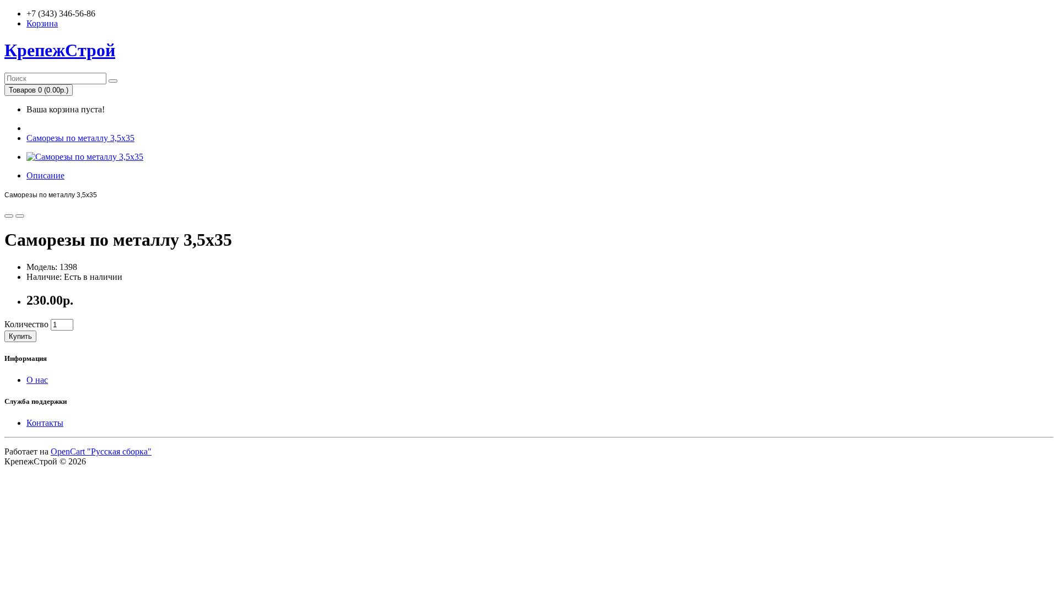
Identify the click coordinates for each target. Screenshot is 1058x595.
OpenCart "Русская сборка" (101, 451)
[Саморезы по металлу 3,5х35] (84, 156)
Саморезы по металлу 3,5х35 (80, 138)
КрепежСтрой (59, 50)
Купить (20, 336)
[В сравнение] (19, 216)
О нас (37, 380)
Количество (26, 324)
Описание (45, 175)
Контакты (44, 423)
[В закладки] (8, 216)
